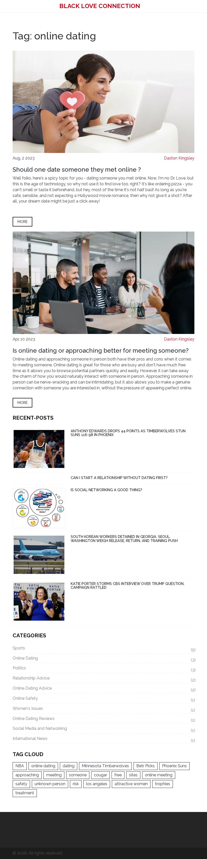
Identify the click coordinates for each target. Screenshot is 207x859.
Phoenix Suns (174, 765)
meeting (54, 775)
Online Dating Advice (103, 689)
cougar (100, 775)
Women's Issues (103, 709)
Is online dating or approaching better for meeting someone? (101, 350)
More (22, 222)
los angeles (96, 783)
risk (76, 783)
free (118, 775)
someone (78, 775)
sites (133, 775)
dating (68, 765)
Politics (103, 669)
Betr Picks (145, 765)
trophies (162, 783)
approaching (27, 775)
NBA (19, 765)
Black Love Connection (99, 6)
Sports (103, 649)
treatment (24, 792)
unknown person (50, 783)
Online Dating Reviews (103, 719)
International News (103, 739)
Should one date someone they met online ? (77, 169)
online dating (43, 765)
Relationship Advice (103, 679)
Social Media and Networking (103, 729)
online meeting (158, 775)
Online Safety (103, 699)
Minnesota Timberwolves (105, 765)
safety (21, 783)
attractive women (131, 783)
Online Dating (103, 659)
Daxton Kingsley (179, 158)
